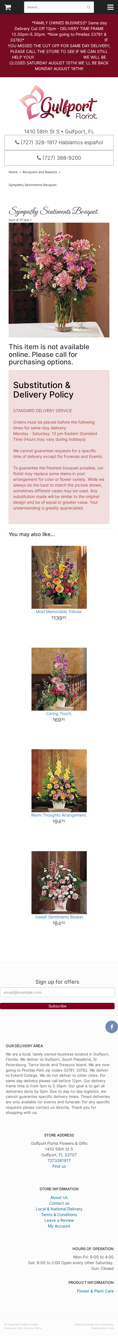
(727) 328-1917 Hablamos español (61, 142)
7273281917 (59, 1160)
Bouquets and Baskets (40, 172)
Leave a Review (59, 1220)
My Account (59, 1226)
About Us (59, 1197)
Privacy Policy (32, 1328)
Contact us (59, 1203)
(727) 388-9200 (61, 158)
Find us (59, 1166)
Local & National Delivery (59, 1208)
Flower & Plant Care (95, 1290)
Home (13, 172)
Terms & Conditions (59, 1214)
